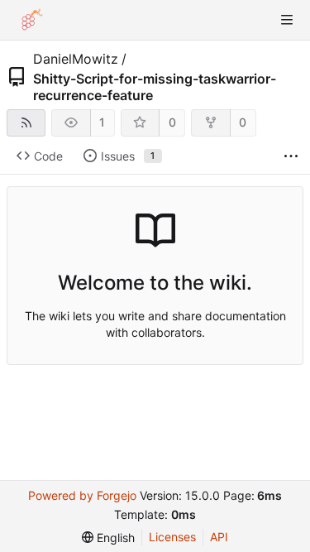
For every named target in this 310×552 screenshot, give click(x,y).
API (219, 537)
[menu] (108, 537)
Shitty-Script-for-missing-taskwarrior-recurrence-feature (154, 86)
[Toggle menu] (287, 20)
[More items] (291, 157)
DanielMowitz (75, 58)
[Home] (31, 20)
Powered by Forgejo (82, 495)
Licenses (172, 537)
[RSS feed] (26, 123)
